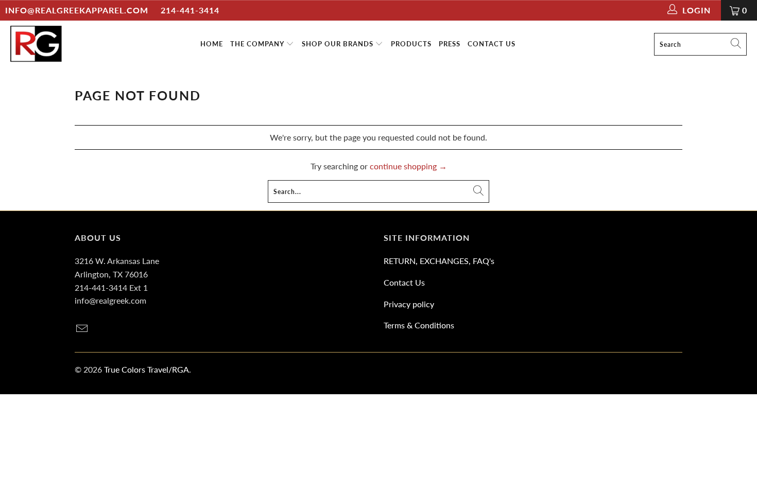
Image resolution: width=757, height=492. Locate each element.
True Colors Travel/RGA (146, 369)
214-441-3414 (190, 10)
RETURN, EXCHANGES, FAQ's (439, 261)
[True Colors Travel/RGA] (36, 44)
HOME (211, 44)
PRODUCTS (411, 44)
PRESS (449, 44)
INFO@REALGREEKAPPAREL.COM (76, 10)
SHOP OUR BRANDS (338, 44)
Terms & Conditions (419, 325)
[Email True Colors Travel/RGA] (82, 329)
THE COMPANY (258, 44)
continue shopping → (408, 166)
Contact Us (404, 282)
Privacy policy (409, 304)
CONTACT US (491, 44)
